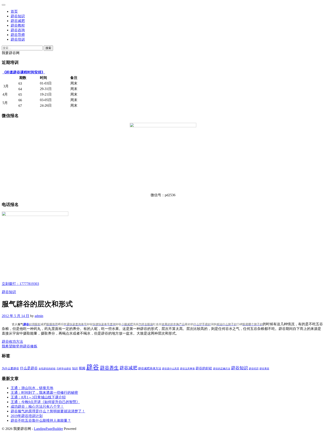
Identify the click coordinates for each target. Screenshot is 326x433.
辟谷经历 (254, 368)
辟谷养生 (109, 367)
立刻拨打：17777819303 (20, 284)
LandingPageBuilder (48, 429)
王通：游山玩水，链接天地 (32, 388)
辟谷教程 (18, 25)
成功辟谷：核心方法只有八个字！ (37, 406)
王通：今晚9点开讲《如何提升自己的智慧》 (45, 402)
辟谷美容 (264, 368)
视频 (82, 368)
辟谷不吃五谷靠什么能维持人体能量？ (41, 420)
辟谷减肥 (18, 21)
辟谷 (26, 324)
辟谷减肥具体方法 (149, 368)
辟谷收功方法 (12, 341)
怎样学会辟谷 (64, 368)
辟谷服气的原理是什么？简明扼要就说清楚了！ (48, 411)
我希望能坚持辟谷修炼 (19, 346)
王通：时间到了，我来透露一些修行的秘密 (44, 392)
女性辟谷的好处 (47, 368)
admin (39, 316)
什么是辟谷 (29, 368)
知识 (75, 368)
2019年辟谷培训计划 (27, 416)
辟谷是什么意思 (170, 368)
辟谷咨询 (18, 30)
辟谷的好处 (204, 368)
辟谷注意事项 (187, 368)
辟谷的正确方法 (221, 368)
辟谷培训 (18, 39)
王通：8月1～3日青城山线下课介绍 (38, 397)
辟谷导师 (18, 35)
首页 (14, 11)
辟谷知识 (18, 16)
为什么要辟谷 (10, 368)
